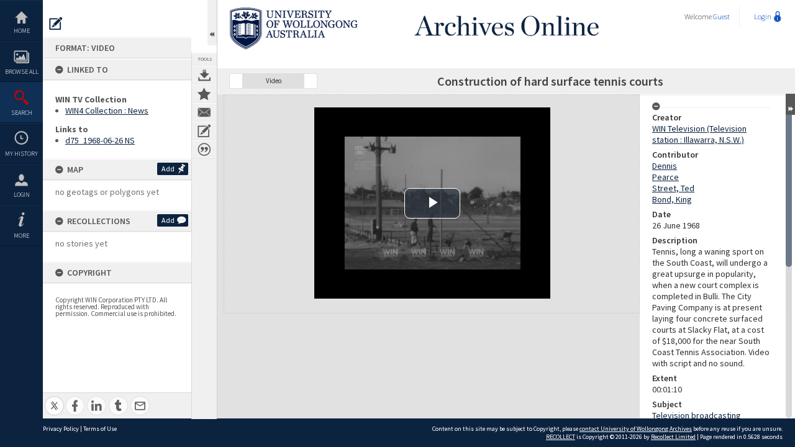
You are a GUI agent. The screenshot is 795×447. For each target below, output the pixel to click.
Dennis (664, 165)
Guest (721, 16)
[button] (236, 81)
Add (168, 168)
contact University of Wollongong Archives (635, 429)
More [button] (21, 236)
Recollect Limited (673, 437)
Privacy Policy (61, 429)
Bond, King (672, 199)
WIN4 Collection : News (106, 110)
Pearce (665, 177)
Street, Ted (673, 188)
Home (22, 31)
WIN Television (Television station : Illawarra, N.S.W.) (699, 134)
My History (21, 154)
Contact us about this (204, 112)
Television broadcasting (696, 415)
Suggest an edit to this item (56, 23)
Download (204, 75)
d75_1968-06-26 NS (100, 140)
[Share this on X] (54, 399)
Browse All (22, 72)
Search (21, 113)
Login (22, 195)
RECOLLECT (560, 437)
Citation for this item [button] (204, 149)
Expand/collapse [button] (790, 104)
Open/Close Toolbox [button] (212, 22)
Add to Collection (204, 93)
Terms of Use (100, 429)
